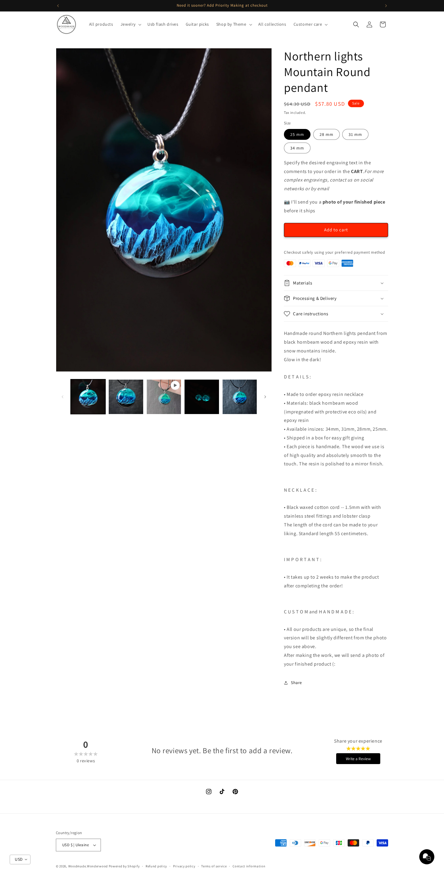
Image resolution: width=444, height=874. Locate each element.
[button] (130, 24)
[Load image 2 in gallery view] (125, 396)
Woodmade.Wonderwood (88, 866)
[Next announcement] (386, 5)
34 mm (297, 148)
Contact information (249, 866)
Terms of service (214, 866)
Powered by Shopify (124, 866)
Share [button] (296, 682)
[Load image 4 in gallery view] (239, 396)
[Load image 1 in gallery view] (88, 396)
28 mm (326, 134)
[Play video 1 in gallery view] (163, 396)
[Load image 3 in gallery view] (201, 396)
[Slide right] (265, 396)
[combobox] (20, 859)
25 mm (297, 134)
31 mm (355, 134)
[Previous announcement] (58, 5)
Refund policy (156, 866)
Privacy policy (184, 866)
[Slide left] (62, 396)
